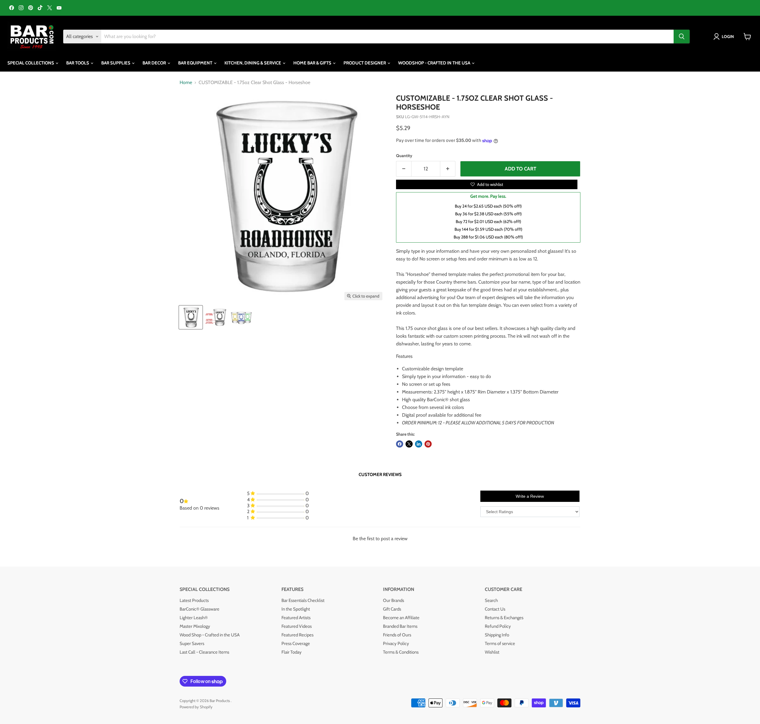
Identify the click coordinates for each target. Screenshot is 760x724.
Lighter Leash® (194, 617)
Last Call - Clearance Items (204, 652)
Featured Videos (296, 626)
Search (491, 600)
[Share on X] (409, 444)
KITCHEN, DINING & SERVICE (253, 63)
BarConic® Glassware (199, 609)
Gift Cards (392, 609)
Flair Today (291, 652)
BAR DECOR (154, 63)
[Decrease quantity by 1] (403, 169)
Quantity (404, 155)
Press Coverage (295, 643)
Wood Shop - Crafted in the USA (210, 635)
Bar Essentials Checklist (302, 600)
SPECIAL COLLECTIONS (31, 63)
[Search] (682, 36)
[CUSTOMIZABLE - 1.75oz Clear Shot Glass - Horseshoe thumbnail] (190, 317)
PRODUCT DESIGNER (365, 63)
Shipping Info (497, 635)
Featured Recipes (297, 635)
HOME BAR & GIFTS (312, 63)
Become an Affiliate (401, 617)
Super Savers (192, 643)
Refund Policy (498, 626)
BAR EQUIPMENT (195, 63)
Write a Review (530, 496)
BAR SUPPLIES (116, 63)
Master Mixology (195, 626)
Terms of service (500, 643)
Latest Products (194, 600)
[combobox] (387, 36)
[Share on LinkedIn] (418, 444)
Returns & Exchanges (504, 617)
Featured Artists (296, 617)
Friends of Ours (397, 635)
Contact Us (495, 609)
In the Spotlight (295, 609)
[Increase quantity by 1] (447, 169)
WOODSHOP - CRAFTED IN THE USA (434, 63)
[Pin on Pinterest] (428, 444)
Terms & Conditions (401, 652)
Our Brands (393, 600)
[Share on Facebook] (399, 444)
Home (186, 82)
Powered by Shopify (196, 706)
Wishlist (492, 652)
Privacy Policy (396, 643)
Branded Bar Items (400, 626)
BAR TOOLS (78, 63)
